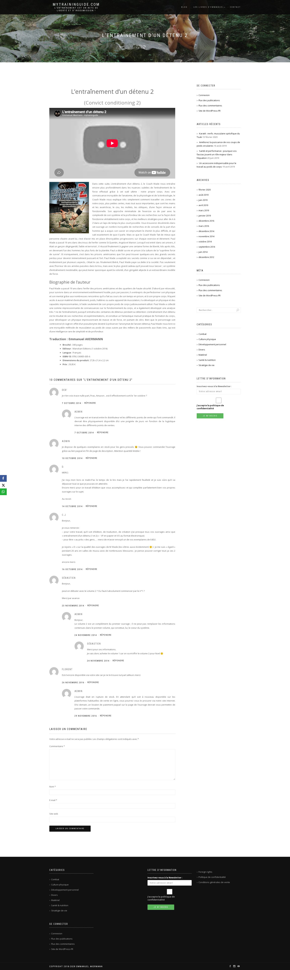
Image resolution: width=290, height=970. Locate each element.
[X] (3, 485)
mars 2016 (204, 225)
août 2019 (203, 194)
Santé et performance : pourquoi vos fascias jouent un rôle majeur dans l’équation (217, 154)
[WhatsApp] (3, 491)
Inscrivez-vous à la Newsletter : (214, 386)
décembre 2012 (206, 257)
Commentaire (57, 746)
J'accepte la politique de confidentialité (210, 407)
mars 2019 (204, 210)
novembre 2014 (206, 236)
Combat (202, 334)
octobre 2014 (205, 241)
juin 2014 (203, 251)
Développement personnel (212, 344)
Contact (235, 7)
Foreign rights (205, 871)
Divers (202, 349)
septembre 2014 (207, 246)
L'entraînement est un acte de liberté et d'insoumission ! (76, 9)
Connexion (204, 95)
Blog (184, 7)
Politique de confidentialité (212, 877)
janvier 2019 (205, 215)
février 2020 (205, 189)
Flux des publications (209, 100)
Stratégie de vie (206, 365)
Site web (53, 813)
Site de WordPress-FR (210, 110)
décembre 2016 (206, 220)
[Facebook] (3, 478)
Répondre (90, 403)
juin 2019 (203, 200)
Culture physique (207, 339)
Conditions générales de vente (214, 882)
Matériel (203, 354)
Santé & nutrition (207, 359)
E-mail (53, 800)
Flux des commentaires (210, 105)
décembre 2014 (206, 231)
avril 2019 (203, 205)
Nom (52, 786)
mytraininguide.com (76, 5)
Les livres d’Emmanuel (209, 7)
